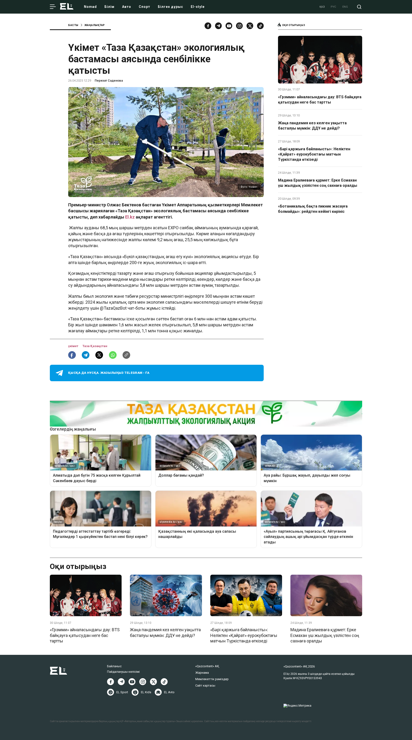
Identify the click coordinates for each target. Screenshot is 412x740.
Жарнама (202, 672)
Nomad (90, 7)
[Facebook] (208, 25)
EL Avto (169, 692)
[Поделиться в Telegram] (85, 355)
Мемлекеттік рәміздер (212, 679)
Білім (109, 7)
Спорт (144, 7)
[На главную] (66, 6)
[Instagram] (239, 25)
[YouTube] (229, 25)
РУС (333, 6)
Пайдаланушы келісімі (123, 671)
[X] (153, 681)
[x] (250, 25)
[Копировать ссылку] (126, 355)
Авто (126, 7)
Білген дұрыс (170, 7)
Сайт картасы (205, 685)
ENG (345, 6)
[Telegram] (218, 25)
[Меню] (53, 7)
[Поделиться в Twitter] (99, 355)
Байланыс (114, 666)
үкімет (73, 346)
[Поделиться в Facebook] (72, 355)
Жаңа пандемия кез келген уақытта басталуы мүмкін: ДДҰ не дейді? (312, 125)
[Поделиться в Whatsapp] (113, 355)
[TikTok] (260, 25)
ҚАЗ (322, 6)
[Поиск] (359, 7)
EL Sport (122, 692)
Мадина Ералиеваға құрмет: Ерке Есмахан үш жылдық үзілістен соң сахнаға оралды (317, 183)
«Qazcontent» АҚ (207, 666)
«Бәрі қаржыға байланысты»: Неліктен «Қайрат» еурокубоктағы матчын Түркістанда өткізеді (314, 154)
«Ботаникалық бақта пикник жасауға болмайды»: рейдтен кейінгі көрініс (313, 209)
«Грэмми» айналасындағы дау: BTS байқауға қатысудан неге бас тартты (319, 99)
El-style (198, 7)
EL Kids (146, 692)
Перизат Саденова (109, 80)
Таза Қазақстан (94, 346)
